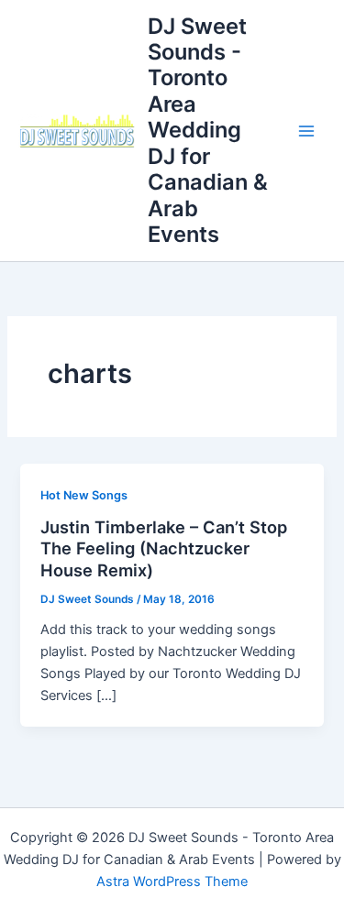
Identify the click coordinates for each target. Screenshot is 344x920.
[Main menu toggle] (306, 131)
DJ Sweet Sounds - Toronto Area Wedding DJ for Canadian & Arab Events (208, 130)
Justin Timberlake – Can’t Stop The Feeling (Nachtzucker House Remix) (163, 548)
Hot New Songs (84, 495)
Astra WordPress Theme (172, 881)
